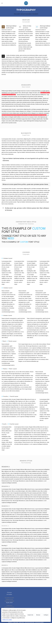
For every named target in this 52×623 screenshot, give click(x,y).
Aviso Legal (21, 622)
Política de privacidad (29, 622)
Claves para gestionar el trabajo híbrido (9, 607)
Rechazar (38, 614)
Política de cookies (7, 619)
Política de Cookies (39, 622)
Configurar (46, 614)
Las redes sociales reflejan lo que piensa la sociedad (9, 599)
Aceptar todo (30, 614)
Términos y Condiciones (13, 622)
